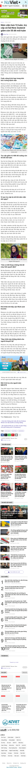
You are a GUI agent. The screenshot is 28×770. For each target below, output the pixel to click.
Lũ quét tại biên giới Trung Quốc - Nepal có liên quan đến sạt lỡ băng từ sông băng (16, 618)
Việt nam (23, 755)
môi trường (4, 747)
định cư (19, 740)
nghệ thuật (4, 750)
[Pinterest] (12, 435)
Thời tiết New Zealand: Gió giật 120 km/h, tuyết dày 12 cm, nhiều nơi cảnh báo (18, 556)
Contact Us (16, 763)
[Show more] (19, 435)
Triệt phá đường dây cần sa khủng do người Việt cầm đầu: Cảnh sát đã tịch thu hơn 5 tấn (16, 594)
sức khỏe (14, 430)
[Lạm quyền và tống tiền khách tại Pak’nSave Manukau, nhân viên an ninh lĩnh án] (5, 524)
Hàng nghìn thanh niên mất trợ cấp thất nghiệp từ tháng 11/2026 (21, 458)
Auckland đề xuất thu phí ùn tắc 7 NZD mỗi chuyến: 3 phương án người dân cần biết (16, 602)
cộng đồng (4, 740)
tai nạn (10, 753)
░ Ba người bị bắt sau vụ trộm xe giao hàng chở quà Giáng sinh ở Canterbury (13, 426)
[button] (2, 2)
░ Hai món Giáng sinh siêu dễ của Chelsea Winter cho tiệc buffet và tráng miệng (13, 421)
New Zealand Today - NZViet (14, 767)
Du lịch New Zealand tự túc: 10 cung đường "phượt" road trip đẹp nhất (6, 707)
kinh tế (18, 745)
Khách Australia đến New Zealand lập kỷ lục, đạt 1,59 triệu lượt (21, 687)
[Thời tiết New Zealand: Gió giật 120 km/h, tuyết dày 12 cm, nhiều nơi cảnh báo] (5, 557)
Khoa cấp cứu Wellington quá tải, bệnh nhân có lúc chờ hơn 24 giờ (19, 540)
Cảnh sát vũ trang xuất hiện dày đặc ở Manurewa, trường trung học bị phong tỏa (15, 639)
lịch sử (24, 745)
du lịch (9, 742)
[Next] (26, 6)
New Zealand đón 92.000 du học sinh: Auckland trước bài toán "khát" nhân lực (19, 564)
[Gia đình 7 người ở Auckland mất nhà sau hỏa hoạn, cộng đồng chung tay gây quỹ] (5, 549)
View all (25, 672)
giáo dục (21, 742)
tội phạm (3, 755)
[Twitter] (5, 435)
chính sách (8, 22)
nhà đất (22, 750)
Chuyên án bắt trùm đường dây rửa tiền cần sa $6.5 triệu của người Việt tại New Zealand (16, 610)
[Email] (16, 435)
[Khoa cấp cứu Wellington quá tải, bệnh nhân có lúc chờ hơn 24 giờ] (5, 541)
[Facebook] (2, 435)
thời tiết (22, 753)
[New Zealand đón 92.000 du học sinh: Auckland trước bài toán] (5, 565)
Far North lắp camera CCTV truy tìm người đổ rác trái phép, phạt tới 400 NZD (20, 476)
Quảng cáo (23, 763)
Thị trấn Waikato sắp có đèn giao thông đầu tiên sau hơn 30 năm (16, 632)
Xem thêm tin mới (15, 572)
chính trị (18, 737)
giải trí (14, 742)
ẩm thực (3, 737)
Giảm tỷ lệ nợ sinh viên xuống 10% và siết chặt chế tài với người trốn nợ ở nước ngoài (7, 458)
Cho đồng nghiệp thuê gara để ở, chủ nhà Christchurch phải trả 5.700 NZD (19, 531)
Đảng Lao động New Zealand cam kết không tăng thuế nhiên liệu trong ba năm (7, 494)
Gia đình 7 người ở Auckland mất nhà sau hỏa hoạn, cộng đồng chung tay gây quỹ (11, 6)
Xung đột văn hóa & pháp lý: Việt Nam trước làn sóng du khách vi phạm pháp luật (21, 707)
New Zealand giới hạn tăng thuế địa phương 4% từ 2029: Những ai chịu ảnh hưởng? (16, 647)
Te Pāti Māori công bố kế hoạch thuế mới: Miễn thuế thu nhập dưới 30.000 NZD (20, 494)
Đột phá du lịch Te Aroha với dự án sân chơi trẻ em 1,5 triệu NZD (6, 687)
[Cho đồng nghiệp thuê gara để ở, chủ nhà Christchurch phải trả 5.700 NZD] (5, 532)
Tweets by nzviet (14, 662)
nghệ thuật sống (13, 750)
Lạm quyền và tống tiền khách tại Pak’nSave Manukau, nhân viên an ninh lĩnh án (19, 523)
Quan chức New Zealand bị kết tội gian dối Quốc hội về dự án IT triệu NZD (16, 625)
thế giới (16, 753)
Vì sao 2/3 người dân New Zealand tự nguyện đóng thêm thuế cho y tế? (6, 476)
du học (3, 742)
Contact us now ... (22, 372)
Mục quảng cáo (13, 747)
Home (2, 22)
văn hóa (10, 755)
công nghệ (12, 740)
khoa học (11, 745)
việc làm (16, 755)
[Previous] (23, 6)
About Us (9, 763)
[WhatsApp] (9, 435)
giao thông (4, 745)
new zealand (22, 747)
